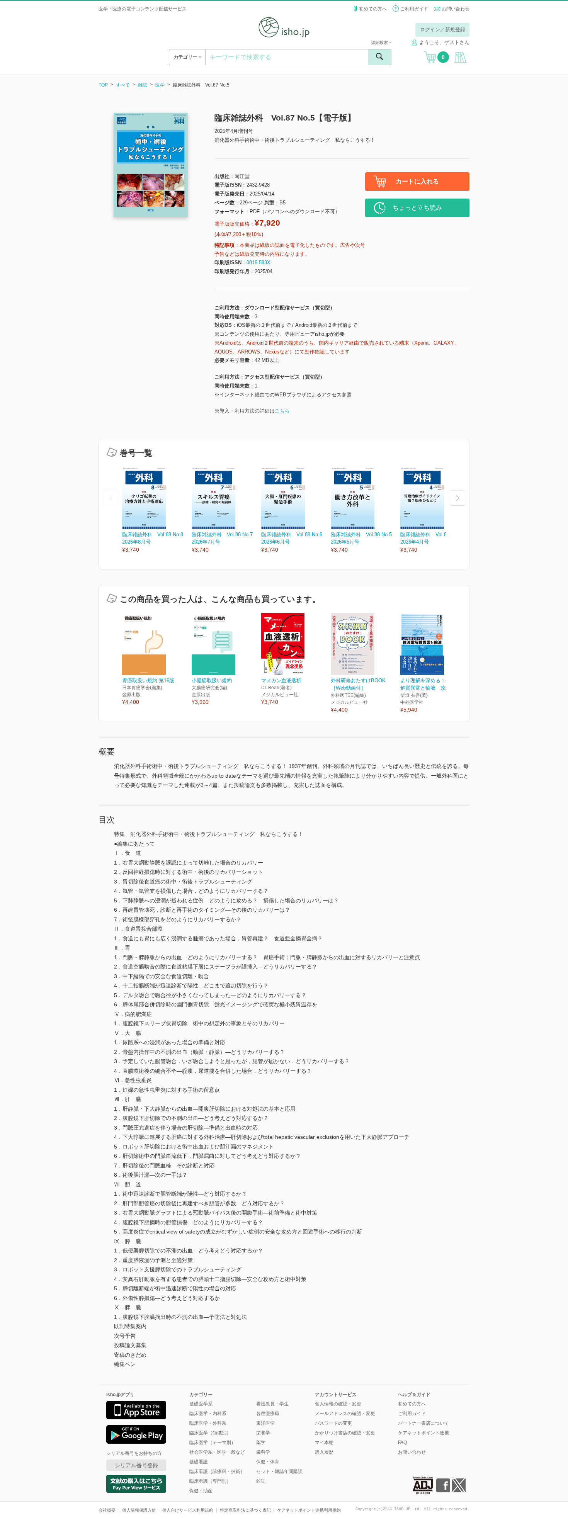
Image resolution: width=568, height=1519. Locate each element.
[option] (157, 510)
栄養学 (263, 1433)
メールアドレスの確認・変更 (345, 1413)
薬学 (260, 1442)
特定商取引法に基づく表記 (245, 1510)
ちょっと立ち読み (417, 207)
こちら (282, 411)
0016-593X (258, 262)
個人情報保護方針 (139, 1510)
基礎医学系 (201, 1404)
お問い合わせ (455, 9)
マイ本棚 (324, 1442)
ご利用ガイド (414, 9)
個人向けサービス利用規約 (187, 1510)
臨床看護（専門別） (210, 1481)
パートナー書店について (423, 1423)
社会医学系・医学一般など (217, 1452)
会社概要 (107, 1510)
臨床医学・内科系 (207, 1413)
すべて (123, 85)
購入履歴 (324, 1452)
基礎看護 (198, 1462)
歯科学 (263, 1452)
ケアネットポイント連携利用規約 (309, 1510)
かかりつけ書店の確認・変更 (345, 1433)
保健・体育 (267, 1462)
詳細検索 (380, 42)
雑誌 (142, 85)
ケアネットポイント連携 (423, 1433)
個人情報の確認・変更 (338, 1404)
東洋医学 (265, 1423)
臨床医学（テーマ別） (212, 1442)
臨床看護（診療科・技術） (217, 1471)
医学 (160, 85)
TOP (103, 85)
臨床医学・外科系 (207, 1423)
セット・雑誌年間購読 (279, 1471)
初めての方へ (373, 9)
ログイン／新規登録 (442, 29)
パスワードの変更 (333, 1423)
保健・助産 (201, 1491)
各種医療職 (267, 1413)
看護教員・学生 (272, 1404)
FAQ (402, 1442)
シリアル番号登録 (136, 1465)
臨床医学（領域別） (210, 1433)
